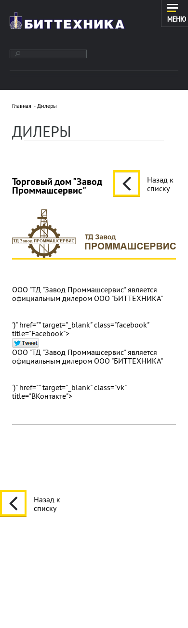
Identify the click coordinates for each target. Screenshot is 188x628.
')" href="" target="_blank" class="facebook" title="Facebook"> (80, 329)
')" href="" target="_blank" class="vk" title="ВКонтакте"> (69, 391)
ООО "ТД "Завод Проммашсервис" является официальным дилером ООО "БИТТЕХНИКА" (87, 293)
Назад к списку (160, 184)
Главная (21, 105)
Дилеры (47, 105)
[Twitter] (25, 343)
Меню (177, 19)
